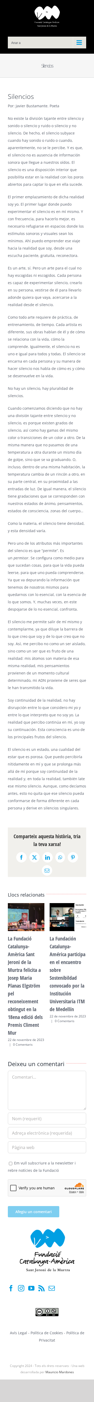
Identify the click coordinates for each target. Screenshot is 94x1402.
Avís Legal (18, 1332)
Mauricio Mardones (59, 1372)
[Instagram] (21, 1288)
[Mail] (52, 1288)
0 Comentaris (23, 1044)
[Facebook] (11, 1288)
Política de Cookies (47, 1332)
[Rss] (41, 1288)
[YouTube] (31, 1288)
